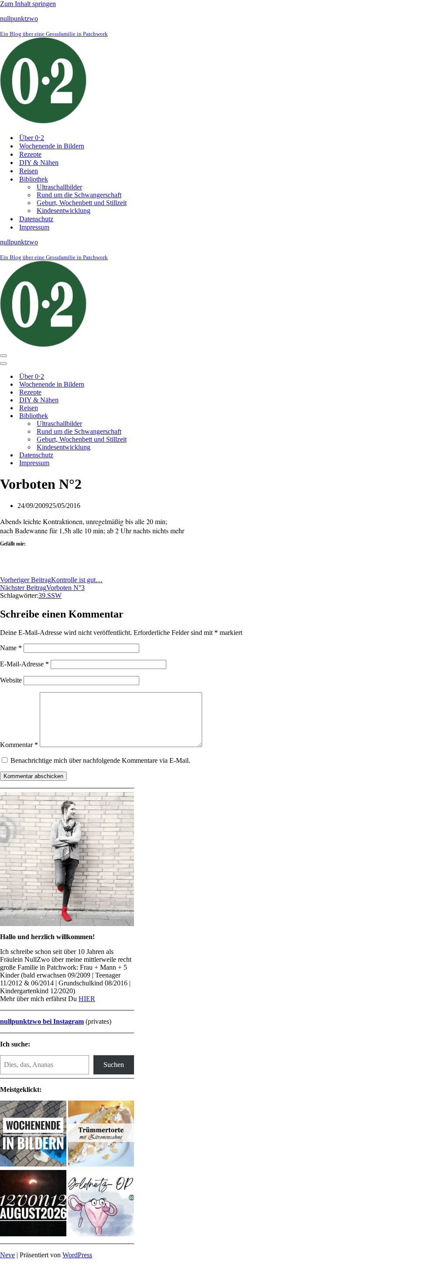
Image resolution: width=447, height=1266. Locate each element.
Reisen (28, 171)
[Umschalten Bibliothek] (152, 416)
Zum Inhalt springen (28, 3)
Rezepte (30, 154)
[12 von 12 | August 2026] (33, 1204)
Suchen (113, 1064)
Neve (7, 1255)
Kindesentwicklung (63, 210)
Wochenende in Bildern (51, 146)
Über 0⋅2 (31, 137)
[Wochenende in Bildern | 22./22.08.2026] (33, 1135)
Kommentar (19, 744)
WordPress (77, 1255)
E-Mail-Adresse (24, 664)
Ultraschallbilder (59, 187)
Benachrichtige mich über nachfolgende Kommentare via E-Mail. (100, 760)
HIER (87, 998)
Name (11, 648)
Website (11, 680)
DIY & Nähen (38, 162)
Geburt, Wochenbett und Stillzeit (82, 202)
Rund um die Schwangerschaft (79, 195)
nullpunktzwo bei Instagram (42, 1021)
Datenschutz (36, 219)
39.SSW (50, 595)
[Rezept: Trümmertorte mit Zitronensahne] (101, 1135)
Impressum (34, 227)
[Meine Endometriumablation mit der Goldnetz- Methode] (101, 1204)
